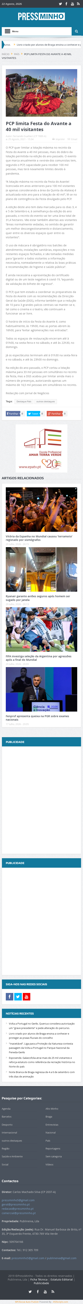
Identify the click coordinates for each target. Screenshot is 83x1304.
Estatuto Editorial (62, 1279)
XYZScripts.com (60, 1301)
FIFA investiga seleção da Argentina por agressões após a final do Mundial (38, 658)
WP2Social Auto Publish (27, 1301)
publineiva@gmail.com (61, 1258)
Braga (49, 1116)
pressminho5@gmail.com (18, 1200)
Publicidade (41, 1283)
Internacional (9, 1132)
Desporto (7, 1124)
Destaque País (24, 401)
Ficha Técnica (38, 1279)
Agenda (6, 1108)
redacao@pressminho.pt (18, 1208)
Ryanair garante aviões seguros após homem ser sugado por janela (38, 597)
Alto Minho (52, 1108)
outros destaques (45, 401)
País (48, 1140)
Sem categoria (54, 1156)
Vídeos (49, 1164)
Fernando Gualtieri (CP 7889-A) (29, 136)
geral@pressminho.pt (16, 1204)
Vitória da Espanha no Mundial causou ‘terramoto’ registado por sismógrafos (39, 538)
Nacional (51, 1132)
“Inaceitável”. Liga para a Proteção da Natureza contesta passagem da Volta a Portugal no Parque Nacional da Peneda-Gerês (41, 1048)
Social (5, 1164)
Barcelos (6, 1116)
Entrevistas (52, 1124)
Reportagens (53, 1148)
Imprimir (60, 139)
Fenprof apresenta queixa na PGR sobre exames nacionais (37, 717)
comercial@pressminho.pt (19, 1213)
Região (5, 1148)
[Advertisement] (41, 800)
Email (74, 139)
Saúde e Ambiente (12, 1156)
